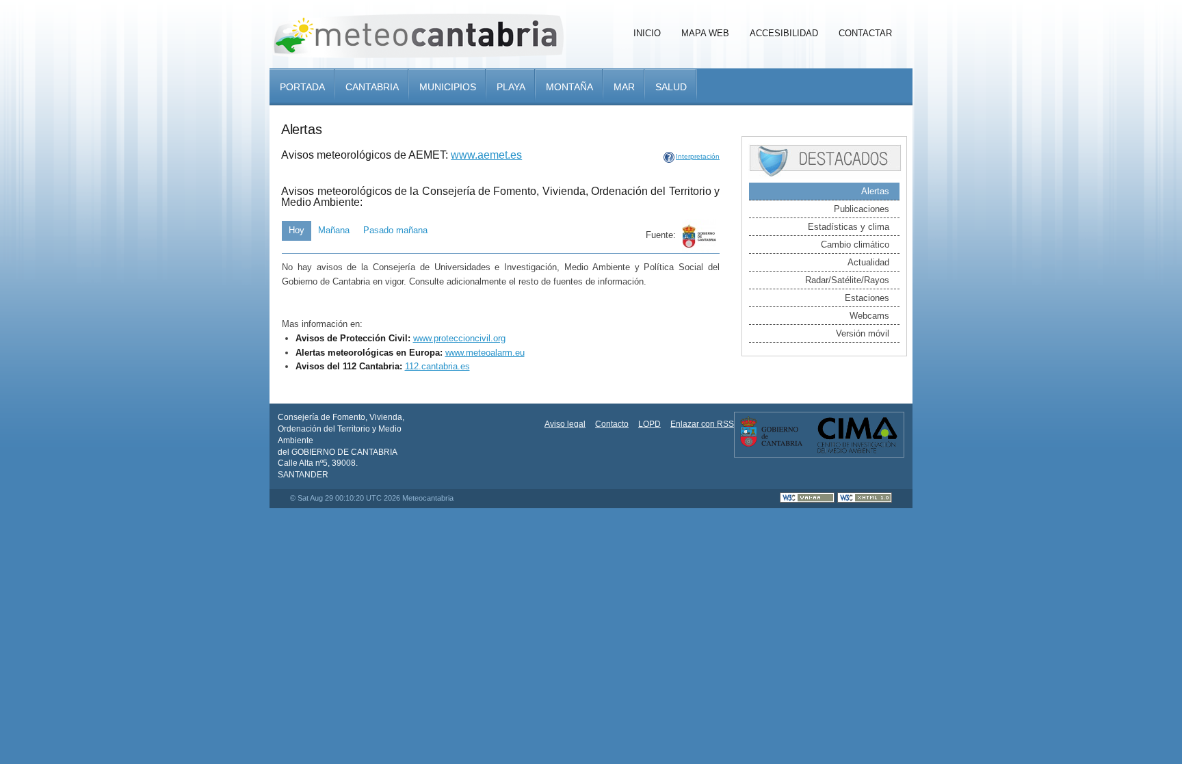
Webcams (869, 316)
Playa (511, 86)
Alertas (875, 191)
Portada (302, 86)
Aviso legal (565, 424)
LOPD (649, 424)
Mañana (334, 230)
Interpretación (698, 156)
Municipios (447, 86)
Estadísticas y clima (848, 227)
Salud (671, 86)
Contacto (612, 424)
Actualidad (868, 262)
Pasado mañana (395, 230)
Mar (624, 86)
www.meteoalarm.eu (485, 352)
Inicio (647, 33)
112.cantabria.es (437, 366)
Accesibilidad (784, 33)
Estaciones (867, 298)
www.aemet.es (486, 155)
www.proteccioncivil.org (459, 338)
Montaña (569, 86)
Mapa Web (705, 33)
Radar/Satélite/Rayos (847, 280)
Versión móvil (862, 333)
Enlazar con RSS (702, 424)
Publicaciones (861, 209)
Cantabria (372, 86)
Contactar (865, 33)
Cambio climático (855, 244)
